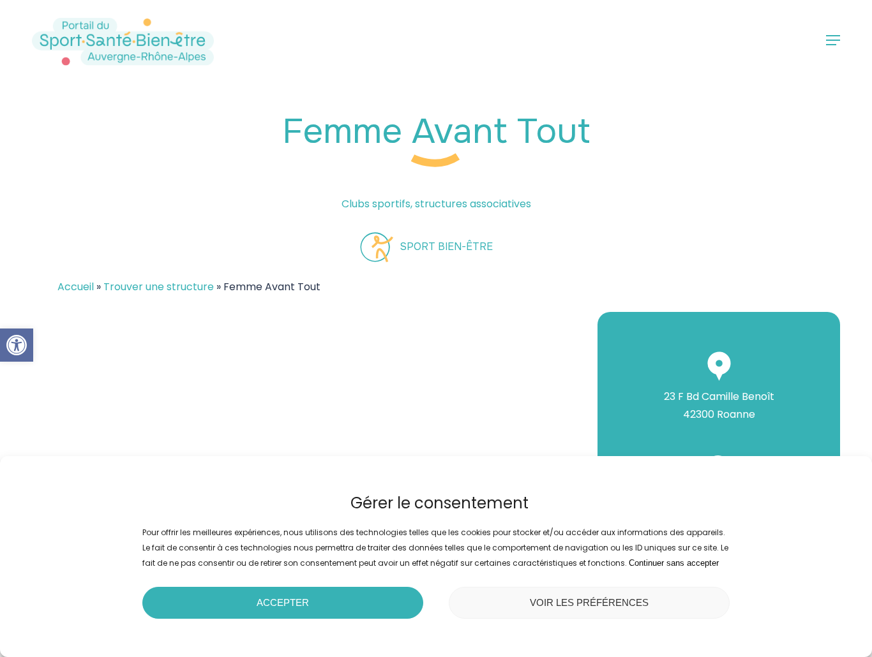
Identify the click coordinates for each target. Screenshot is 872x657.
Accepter (283, 602)
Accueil (75, 286)
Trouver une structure (158, 286)
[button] (16, 345)
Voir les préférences (589, 602)
